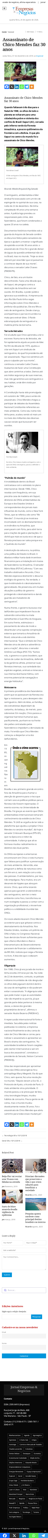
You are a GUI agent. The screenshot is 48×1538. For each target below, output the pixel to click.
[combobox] (24, 1290)
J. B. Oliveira (26, 1485)
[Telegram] (26, 87)
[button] (4, 8)
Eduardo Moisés (31, 1463)
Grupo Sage (13, 1481)
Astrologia (12, 1444)
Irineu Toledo (13, 1485)
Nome (4, 1343)
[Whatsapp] (21, 87)
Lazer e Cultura (14, 1490)
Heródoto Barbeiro (27, 1481)
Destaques (26, 1453)
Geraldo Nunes (30, 1476)
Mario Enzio (30, 1494)
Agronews (12, 1440)
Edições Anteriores (15, 1463)
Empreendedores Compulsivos (19, 1467)
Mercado (12, 1499)
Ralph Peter (36, 1508)
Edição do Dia (34, 1458)
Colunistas (29, 1449)
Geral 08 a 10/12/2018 (12, 1140)
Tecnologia (26, 1512)
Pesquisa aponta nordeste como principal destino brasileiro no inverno (35, 1217)
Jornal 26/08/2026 (37, 2)
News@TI (12, 1503)
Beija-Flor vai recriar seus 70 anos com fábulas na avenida (12, 1179)
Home (4, 32)
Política (25, 1508)
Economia (37, 1453)
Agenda (26, 1435)
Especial (11, 32)
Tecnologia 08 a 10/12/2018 (14, 1135)
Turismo (36, 1512)
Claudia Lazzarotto (15, 1449)
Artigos (34, 1440)
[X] (11, 87)
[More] (31, 87)
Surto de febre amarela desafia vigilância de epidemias (9, 1210)
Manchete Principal (15, 1494)
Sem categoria (14, 1512)
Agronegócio (37, 1435)
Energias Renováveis (16, 1472)
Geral (20, 1476)
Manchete (33, 1490)
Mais (24, 1490)
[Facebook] (6, 87)
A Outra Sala (23, 1440)
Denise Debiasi (14, 1453)
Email (4, 1332)
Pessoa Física (32, 1503)
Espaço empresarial (33, 1472)
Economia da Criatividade (18, 1458)
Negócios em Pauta (35, 1499)
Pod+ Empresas (14, 1508)
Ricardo (28, 1195)
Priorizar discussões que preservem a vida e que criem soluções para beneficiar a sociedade (34, 1183)
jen (3, 1186)
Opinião (22, 1503)
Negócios (22, 1499)
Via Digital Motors (15, 1517)
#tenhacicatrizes (15, 1435)
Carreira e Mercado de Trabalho (31, 1444)
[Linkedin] (16, 87)
